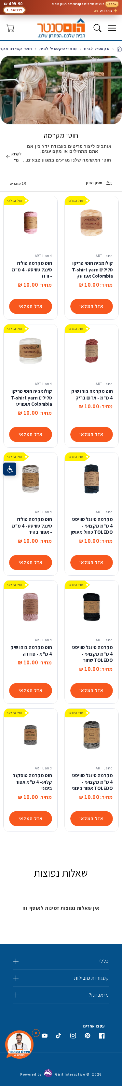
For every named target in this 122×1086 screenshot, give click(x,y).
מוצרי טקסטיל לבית (57, 48)
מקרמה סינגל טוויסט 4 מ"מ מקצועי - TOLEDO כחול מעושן (92, 525)
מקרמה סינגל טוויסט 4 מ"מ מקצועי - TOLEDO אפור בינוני (92, 781)
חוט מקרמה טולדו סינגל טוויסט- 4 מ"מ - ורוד (32, 269)
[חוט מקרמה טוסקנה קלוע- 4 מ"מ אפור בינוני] (30, 735)
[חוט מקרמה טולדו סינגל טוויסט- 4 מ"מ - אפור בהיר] (30, 479)
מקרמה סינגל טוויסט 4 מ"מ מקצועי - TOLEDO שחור (92, 653)
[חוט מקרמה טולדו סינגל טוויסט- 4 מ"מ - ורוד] (30, 223)
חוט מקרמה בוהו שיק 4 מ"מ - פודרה (31, 650)
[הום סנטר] (61, 28)
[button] (111, 28)
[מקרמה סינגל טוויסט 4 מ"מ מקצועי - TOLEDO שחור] (91, 607)
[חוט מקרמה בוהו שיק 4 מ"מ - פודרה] (30, 607)
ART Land (104, 255)
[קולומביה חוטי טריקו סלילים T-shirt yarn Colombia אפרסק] (91, 223)
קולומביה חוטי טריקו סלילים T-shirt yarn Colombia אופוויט (31, 397)
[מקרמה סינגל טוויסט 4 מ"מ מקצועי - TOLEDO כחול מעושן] (91, 479)
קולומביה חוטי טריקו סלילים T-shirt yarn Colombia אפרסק (92, 269)
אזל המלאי (91, 306)
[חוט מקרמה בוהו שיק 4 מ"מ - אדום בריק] (91, 351)
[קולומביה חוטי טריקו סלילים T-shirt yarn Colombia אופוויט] (30, 351)
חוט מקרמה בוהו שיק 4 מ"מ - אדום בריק (92, 394)
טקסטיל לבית (96, 48)
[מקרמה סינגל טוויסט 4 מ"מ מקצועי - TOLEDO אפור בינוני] (91, 735)
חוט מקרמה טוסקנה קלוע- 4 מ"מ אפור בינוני (32, 781)
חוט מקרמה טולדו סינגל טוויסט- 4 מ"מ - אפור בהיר (32, 525)
